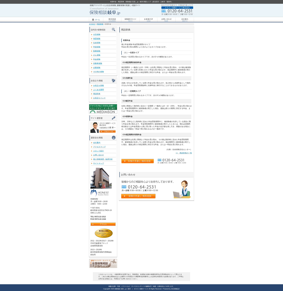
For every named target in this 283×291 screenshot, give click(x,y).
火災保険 (96, 34)
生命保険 (96, 43)
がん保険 (96, 55)
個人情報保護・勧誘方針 (103, 159)
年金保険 (96, 59)
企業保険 (96, 68)
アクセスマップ (99, 147)
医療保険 (96, 51)
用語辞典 (100, 24)
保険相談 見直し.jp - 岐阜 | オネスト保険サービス (131, 289)
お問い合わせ (98, 155)
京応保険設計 (175, 289)
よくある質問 (98, 90)
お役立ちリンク (99, 98)
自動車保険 (97, 63)
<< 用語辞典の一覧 (184, 153)
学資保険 (96, 47)
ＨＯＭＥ (92, 24)
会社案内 (96, 143)
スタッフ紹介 (98, 151)
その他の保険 (98, 72)
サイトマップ (98, 163)
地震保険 (96, 39)
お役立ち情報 (98, 85)
